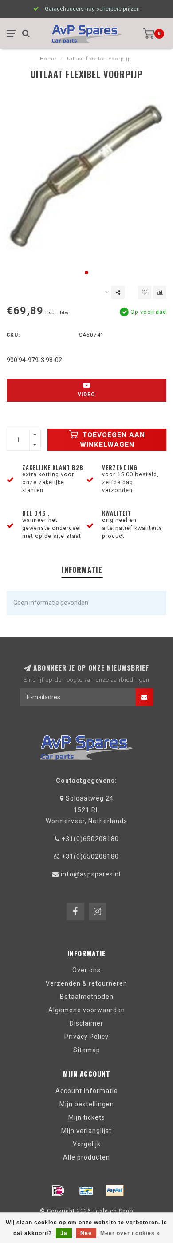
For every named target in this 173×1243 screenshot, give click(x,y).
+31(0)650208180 (90, 838)
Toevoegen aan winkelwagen (112, 440)
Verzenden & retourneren (86, 983)
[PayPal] (115, 1190)
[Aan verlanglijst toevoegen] (144, 292)
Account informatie (86, 1090)
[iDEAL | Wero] (58, 1190)
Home (48, 59)
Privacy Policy (86, 1036)
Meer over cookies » (130, 1233)
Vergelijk (87, 1144)
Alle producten (86, 1157)
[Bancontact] (86, 1190)
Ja (63, 1233)
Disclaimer (86, 1023)
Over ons (86, 970)
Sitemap (86, 1050)
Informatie (82, 569)
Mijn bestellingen (86, 1104)
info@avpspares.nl (91, 874)
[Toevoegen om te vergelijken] (159, 292)
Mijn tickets (86, 1117)
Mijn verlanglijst (86, 1130)
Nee (86, 1233)
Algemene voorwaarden (86, 1010)
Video (86, 394)
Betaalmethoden (87, 996)
